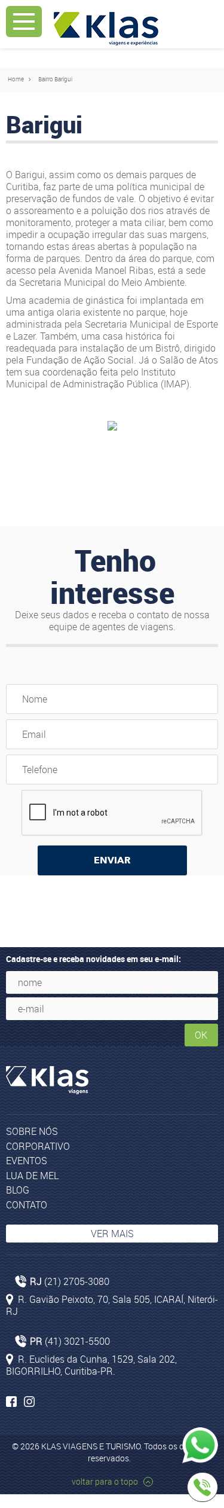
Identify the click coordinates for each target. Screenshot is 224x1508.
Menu (24, 21)
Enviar (112, 860)
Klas (106, 28)
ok (201, 1035)
